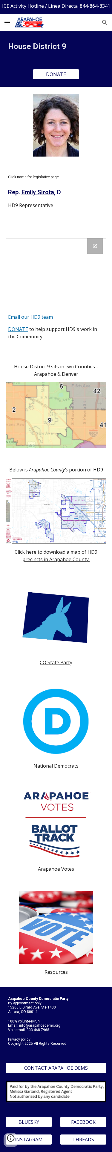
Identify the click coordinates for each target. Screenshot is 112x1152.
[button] (7, 22)
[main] (56, 46)
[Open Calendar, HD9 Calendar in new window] (95, 246)
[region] (56, 7)
